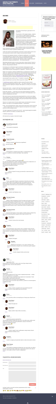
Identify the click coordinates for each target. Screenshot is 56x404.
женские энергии (44, 205)
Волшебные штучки (45, 141)
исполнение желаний (45, 210)
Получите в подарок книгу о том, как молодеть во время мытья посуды (48, 18)
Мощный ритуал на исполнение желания (46, 96)
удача (49, 230)
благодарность (44, 196)
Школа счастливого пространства (10, 3)
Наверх (28, 403)
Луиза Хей (43, 194)
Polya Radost (14, 21)
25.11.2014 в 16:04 (11, 236)
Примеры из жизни (45, 148)
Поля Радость (10, 113)
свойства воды (44, 228)
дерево (46, 203)
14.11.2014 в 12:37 (8, 198)
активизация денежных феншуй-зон (23, 75)
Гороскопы (44, 143)
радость (43, 226)
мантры (43, 219)
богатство (48, 196)
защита (49, 205)
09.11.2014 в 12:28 (8, 158)
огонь (47, 221)
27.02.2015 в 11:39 (11, 328)
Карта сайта (31, 3)
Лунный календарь (39, 3)
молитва (49, 219)
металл (46, 219)
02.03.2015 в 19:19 (8, 345)
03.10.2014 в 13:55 (8, 125)
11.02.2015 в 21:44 (11, 308)
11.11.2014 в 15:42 (11, 169)
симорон (48, 228)
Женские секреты (45, 145)
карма (48, 214)
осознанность (44, 223)
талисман (45, 230)
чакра (50, 232)
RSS (52, 396)
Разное (43, 150)
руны (49, 226)
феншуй (43, 232)
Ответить (4, 128)
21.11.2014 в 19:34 (8, 226)
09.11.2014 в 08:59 (8, 149)
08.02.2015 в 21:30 (8, 295)
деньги (43, 203)
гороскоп (43, 201)
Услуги (45, 3)
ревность (46, 226)
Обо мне (26, 3)
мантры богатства (20, 76)
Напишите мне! (24, 9)
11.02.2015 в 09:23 (13, 242)
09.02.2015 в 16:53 (11, 301)
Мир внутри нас (44, 146)
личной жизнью (7, 82)
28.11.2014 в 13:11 (11, 218)
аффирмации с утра (48, 194)
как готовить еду (44, 214)
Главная (22, 3)
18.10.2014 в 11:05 (8, 140)
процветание (49, 223)
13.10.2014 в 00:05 (8, 132)
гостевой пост (47, 201)
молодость (43, 221)
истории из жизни (44, 212)
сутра (42, 230)
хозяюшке (46, 232)
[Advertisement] (20, 27)
